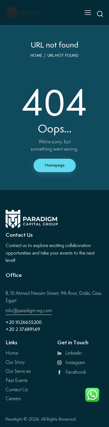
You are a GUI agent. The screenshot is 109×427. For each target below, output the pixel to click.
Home (36, 56)
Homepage (55, 165)
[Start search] (99, 14)
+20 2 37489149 (23, 329)
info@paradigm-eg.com (29, 310)
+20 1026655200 (24, 322)
